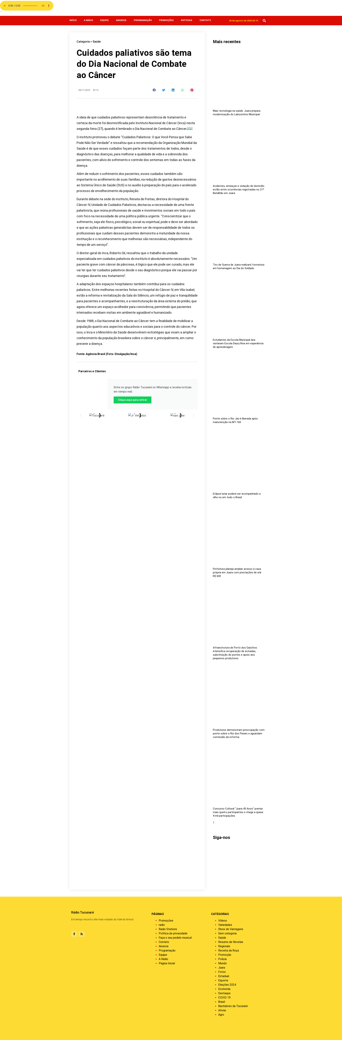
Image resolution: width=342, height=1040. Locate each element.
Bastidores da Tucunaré (233, 1006)
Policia (222, 959)
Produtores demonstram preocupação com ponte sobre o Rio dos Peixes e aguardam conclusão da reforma (239, 733)
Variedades (225, 925)
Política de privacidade (173, 933)
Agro (221, 1014)
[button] (264, 21)
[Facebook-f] (74, 934)
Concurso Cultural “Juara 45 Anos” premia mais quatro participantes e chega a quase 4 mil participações (238, 812)
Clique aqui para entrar (132, 399)
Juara (221, 967)
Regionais (224, 946)
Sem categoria (227, 933)
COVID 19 (224, 997)
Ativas (222, 1010)
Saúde (97, 41)
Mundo (222, 963)
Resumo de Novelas (230, 942)
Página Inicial (167, 963)
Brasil (221, 1001)
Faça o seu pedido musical (175, 937)
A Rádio (88, 20)
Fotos (222, 972)
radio (162, 925)
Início (73, 20)
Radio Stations (168, 929)
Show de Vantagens (230, 929)
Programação (143, 20)
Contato (205, 20)
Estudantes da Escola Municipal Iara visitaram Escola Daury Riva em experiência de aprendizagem (238, 343)
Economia (224, 989)
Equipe (104, 20)
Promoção (224, 954)
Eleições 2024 (227, 984)
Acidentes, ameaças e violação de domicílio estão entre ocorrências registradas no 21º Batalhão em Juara (238, 189)
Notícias (186, 20)
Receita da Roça (228, 950)
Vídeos (222, 920)
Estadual (223, 976)
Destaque (224, 993)
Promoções (166, 20)
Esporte (223, 980)
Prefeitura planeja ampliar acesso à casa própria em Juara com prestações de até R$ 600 (237, 572)
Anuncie (121, 20)
